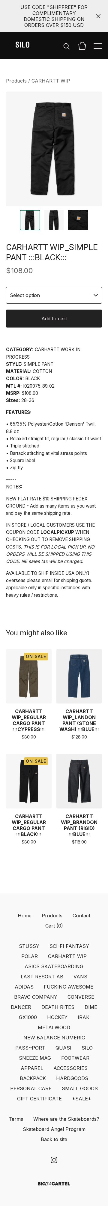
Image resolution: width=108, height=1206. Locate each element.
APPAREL (32, 1068)
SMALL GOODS (80, 1088)
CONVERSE (81, 997)
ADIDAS (24, 987)
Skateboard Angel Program (54, 1129)
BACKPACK (33, 1078)
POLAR (29, 956)
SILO (87, 1048)
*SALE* (81, 1099)
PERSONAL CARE (31, 1088)
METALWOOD (54, 1027)
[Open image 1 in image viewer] (54, 149)
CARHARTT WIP (51, 81)
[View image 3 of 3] (78, 220)
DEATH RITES (57, 1007)
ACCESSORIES (70, 1068)
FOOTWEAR (75, 1058)
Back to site (54, 1139)
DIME (91, 1007)
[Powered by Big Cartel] (54, 1183)
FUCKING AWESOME (68, 987)
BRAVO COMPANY (35, 997)
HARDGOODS (72, 1078)
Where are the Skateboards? (66, 1119)
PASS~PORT (30, 1048)
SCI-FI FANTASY (69, 946)
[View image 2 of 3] (54, 220)
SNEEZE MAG (35, 1058)
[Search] (67, 46)
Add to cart (54, 319)
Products (16, 81)
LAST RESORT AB (42, 977)
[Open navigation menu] (98, 46)
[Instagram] (54, 1159)
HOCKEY (57, 1017)
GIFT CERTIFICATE (39, 1099)
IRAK (83, 1017)
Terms (16, 1119)
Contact (81, 916)
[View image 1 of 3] (30, 220)
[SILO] (22, 45)
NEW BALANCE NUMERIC (54, 1038)
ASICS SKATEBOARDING (54, 966)
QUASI (63, 1048)
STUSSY (29, 946)
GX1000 (28, 1017)
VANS (80, 977)
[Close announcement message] (98, 16)
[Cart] (82, 46)
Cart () (54, 926)
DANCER (21, 1007)
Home (25, 916)
